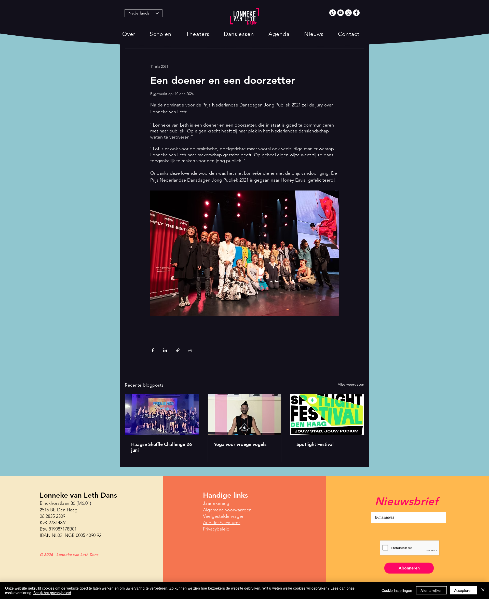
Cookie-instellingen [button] (397, 590)
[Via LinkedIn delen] (165, 350)
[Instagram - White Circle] (348, 12)
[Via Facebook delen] (152, 350)
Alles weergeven (351, 384)
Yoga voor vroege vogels (240, 444)
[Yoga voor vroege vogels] (244, 414)
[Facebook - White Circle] (356, 12)
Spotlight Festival (315, 444)
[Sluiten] (483, 590)
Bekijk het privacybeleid (52, 592)
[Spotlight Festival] (327, 414)
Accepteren (463, 590)
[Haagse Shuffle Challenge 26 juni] (162, 414)
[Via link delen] (177, 350)
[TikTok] (332, 12)
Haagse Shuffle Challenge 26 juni (161, 447)
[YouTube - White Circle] (340, 12)
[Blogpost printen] (190, 350)
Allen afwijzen (431, 590)
